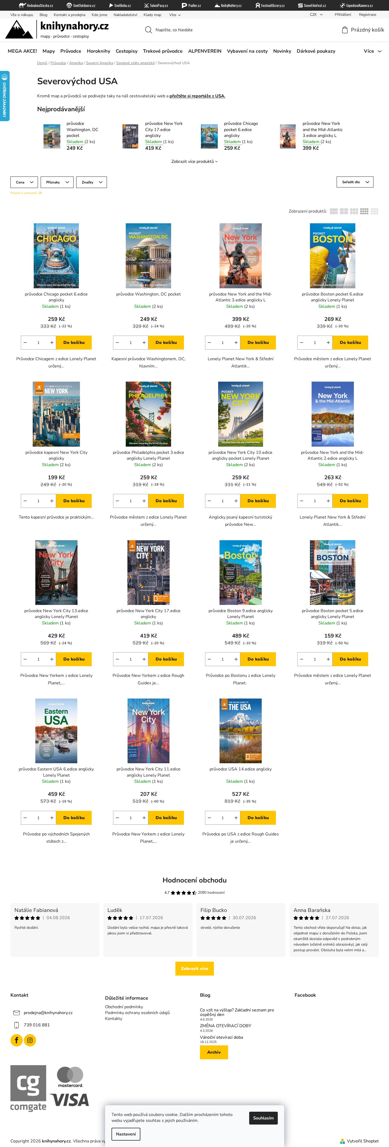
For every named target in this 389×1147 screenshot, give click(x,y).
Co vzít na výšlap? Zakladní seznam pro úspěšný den (237, 1012)
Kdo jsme (99, 14)
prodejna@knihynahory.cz (48, 1012)
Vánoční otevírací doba (221, 1037)
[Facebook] (16, 1040)
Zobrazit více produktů (192, 161)
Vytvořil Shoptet (363, 1141)
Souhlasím (263, 1118)
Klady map (152, 14)
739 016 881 (37, 1025)
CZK (314, 14)
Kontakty (113, 1019)
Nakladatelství (125, 14)
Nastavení (126, 1134)
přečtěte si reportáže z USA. (197, 96)
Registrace (367, 14)
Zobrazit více (194, 969)
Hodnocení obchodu (195, 880)
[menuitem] (22, 51)
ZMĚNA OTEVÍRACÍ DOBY (225, 1026)
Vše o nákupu (21, 14)
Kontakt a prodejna (69, 14)
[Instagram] (30, 1040)
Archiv (214, 1052)
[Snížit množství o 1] (25, 342)
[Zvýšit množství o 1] (52, 342)
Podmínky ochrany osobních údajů (137, 1013)
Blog (43, 14)
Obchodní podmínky (124, 1007)
